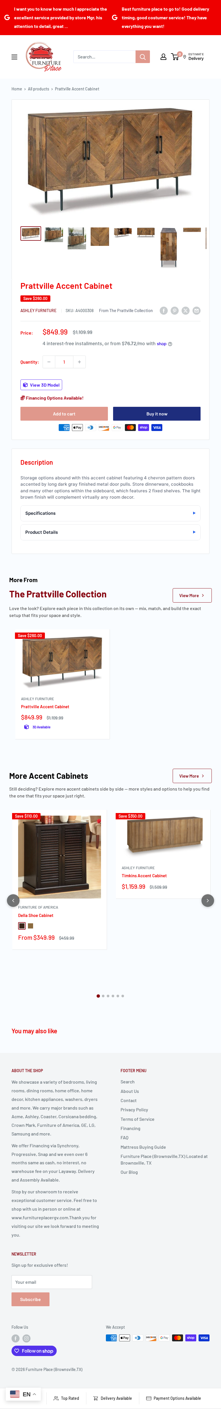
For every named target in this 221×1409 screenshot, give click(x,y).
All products (38, 88)
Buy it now (156, 413)
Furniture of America (38, 907)
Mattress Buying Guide (143, 1147)
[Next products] (207, 900)
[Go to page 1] (98, 996)
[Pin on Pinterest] (175, 310)
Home (17, 88)
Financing (130, 1128)
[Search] (143, 56)
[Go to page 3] (108, 996)
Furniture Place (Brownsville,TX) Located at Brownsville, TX (164, 1159)
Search (128, 1081)
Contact (129, 1100)
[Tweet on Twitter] (186, 310)
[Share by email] (197, 310)
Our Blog (129, 1172)
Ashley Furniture (38, 310)
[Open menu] (14, 57)
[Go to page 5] (118, 996)
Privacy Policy (134, 1109)
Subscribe (30, 1299)
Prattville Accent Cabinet (45, 706)
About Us (130, 1091)
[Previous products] (13, 900)
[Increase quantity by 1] (79, 362)
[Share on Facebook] (164, 310)
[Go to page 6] (122, 996)
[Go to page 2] (103, 996)
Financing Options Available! (54, 397)
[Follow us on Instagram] (26, 1338)
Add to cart (64, 413)
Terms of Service (138, 1119)
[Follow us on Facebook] (16, 1338)
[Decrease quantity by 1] (49, 362)
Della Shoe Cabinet (36, 915)
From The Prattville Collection (126, 310)
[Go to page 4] (113, 996)
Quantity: (29, 361)
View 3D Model (44, 385)
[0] (175, 56)
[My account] (163, 57)
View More (189, 595)
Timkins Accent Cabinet (144, 875)
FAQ (124, 1137)
